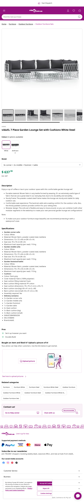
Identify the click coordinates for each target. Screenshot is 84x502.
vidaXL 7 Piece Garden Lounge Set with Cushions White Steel (38, 129)
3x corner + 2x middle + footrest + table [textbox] (20, 165)
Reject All (46, 488)
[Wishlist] (73, 10)
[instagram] (8, 463)
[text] (7, 172)
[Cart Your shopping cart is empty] (80, 10)
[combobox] (42, 16)
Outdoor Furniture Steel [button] (32, 393)
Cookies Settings (46, 493)
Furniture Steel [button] (34, 387)
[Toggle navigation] (4, 10)
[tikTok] (16, 463)
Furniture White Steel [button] (51, 387)
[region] (27, 489)
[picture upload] (54, 361)
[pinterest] (12, 463)
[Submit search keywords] (79, 16)
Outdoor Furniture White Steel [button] (55, 393)
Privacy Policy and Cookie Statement (18, 489)
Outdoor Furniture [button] (69, 387)
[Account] (68, 10)
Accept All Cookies (46, 483)
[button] (6, 147)
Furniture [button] (6, 387)
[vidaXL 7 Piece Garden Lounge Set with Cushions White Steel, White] (42, 69)
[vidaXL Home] (36, 10)
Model (4, 159)
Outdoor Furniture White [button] (11, 393)
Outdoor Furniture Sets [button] (11, 398)
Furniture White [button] (19, 387)
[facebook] (4, 463)
